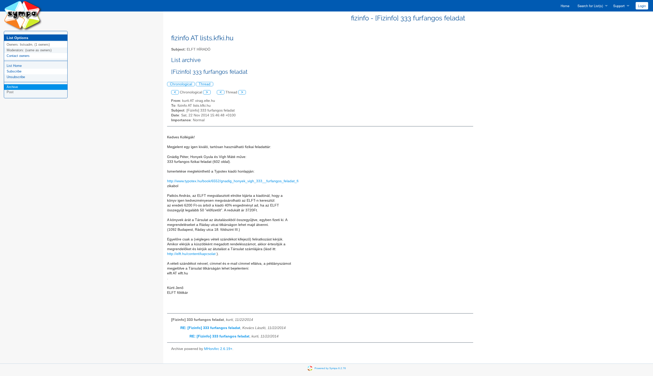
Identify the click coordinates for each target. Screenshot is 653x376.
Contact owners (18, 56)
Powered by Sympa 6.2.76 (330, 368)
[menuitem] (565, 5)
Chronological (181, 84)
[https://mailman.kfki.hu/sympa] (23, 15)
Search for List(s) (590, 5)
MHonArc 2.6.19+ (218, 349)
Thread (204, 84)
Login (642, 5)
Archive (12, 87)
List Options (17, 38)
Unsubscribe (16, 77)
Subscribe (14, 71)
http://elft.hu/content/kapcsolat (191, 254)
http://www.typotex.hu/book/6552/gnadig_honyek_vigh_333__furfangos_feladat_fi (232, 181)
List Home (14, 66)
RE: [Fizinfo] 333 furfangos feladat (210, 328)
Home (565, 5)
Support (619, 5)
